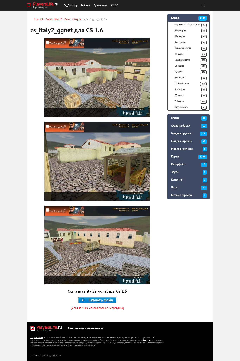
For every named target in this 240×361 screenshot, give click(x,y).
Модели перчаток (188, 149)
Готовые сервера (188, 195)
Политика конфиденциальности (85, 328)
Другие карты (190, 107)
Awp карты (190, 42)
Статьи (188, 118)
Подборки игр (70, 5)
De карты (190, 66)
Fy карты (190, 72)
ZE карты (190, 95)
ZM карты (190, 101)
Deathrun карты (190, 60)
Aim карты (190, 36)
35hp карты (190, 30)
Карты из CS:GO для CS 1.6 (190, 24)
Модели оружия (188, 133)
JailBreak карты (190, 83)
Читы (188, 187)
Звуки (188, 172)
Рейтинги (85, 5)
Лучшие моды (100, 5)
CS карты (190, 54)
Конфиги (188, 180)
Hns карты (190, 77)
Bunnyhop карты (190, 48)
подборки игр (146, 340)
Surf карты (190, 89)
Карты (188, 18)
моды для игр (57, 340)
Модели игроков (188, 141)
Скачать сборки (188, 126)
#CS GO (114, 5)
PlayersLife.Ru (36, 337)
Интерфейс (188, 164)
